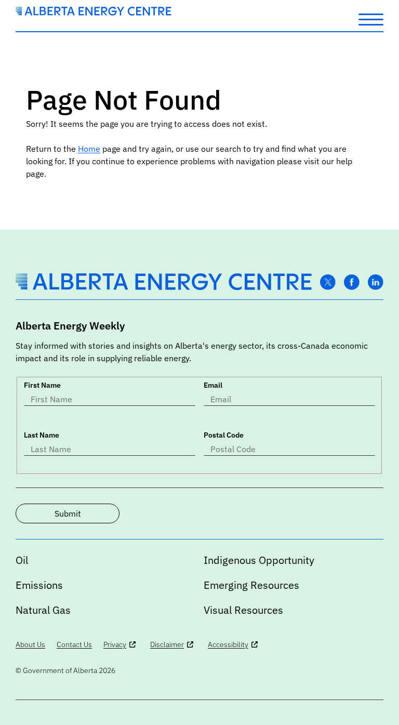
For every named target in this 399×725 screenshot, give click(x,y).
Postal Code (224, 435)
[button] (370, 18)
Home (89, 148)
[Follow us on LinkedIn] (375, 282)
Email (213, 385)
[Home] (93, 12)
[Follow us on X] (328, 282)
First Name (42, 385)
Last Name (41, 435)
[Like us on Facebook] (352, 282)
